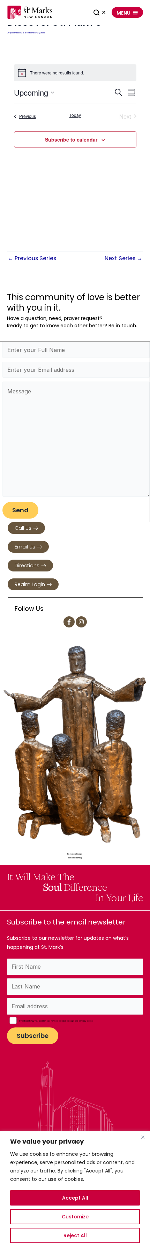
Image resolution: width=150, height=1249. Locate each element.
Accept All (75, 1197)
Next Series (123, 258)
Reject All (75, 1235)
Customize (75, 1216)
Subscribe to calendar (71, 139)
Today (75, 115)
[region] (75, 1190)
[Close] (142, 1137)
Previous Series (32, 258)
